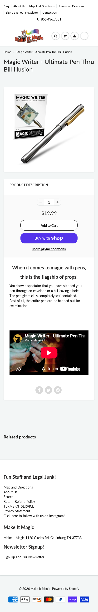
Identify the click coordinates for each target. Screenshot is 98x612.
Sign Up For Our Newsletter (24, 557)
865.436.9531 (51, 19)
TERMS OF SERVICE (19, 506)
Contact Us (50, 12)
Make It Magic (40, 589)
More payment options (49, 249)
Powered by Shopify (65, 589)
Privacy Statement (17, 511)
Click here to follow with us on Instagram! (34, 516)
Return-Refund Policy (19, 501)
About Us (19, 6)
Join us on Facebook (71, 6)
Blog (6, 6)
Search (9, 497)
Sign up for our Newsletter (22, 12)
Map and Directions (18, 487)
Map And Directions (41, 6)
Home (7, 52)
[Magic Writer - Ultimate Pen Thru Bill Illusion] (49, 129)
